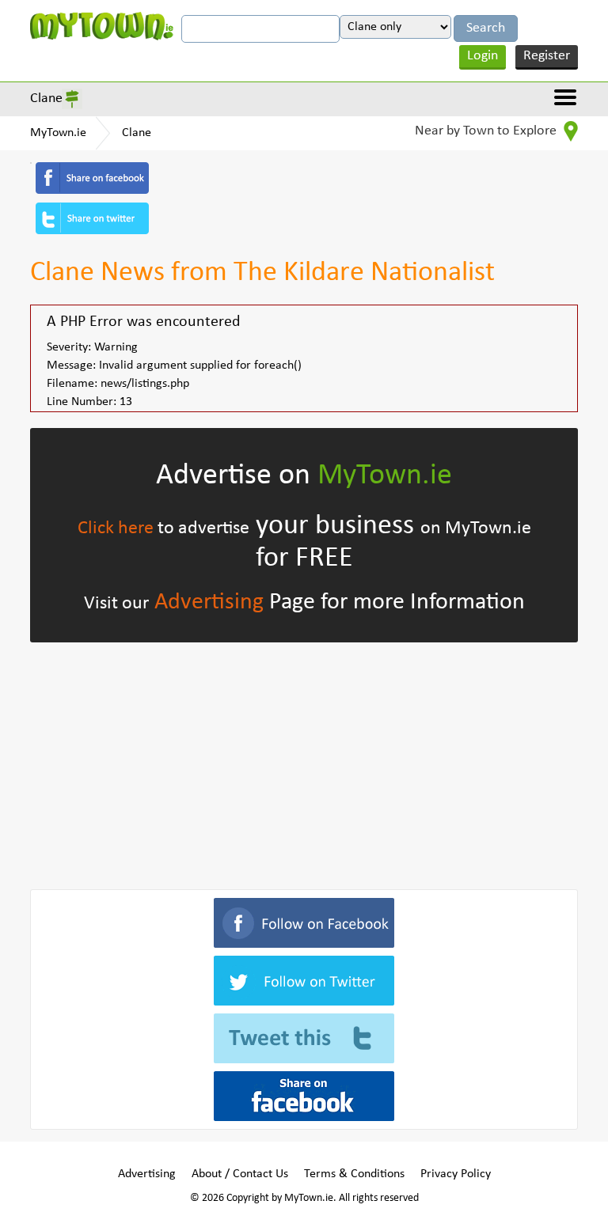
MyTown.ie (58, 133)
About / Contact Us (240, 1174)
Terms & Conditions (354, 1174)
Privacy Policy (455, 1174)
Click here (116, 528)
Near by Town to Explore (487, 130)
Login (482, 55)
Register (546, 55)
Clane (46, 98)
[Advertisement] (303, 762)
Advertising (209, 602)
